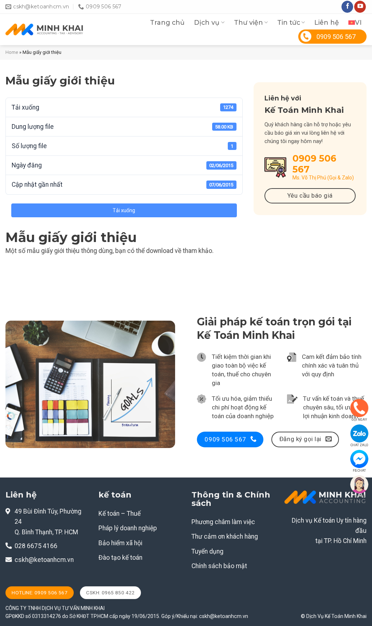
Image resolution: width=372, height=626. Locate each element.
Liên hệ (326, 22)
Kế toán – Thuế (119, 513)
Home (11, 52)
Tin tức (288, 22)
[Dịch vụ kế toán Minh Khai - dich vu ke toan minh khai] (44, 29)
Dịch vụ (206, 22)
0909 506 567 (336, 36)
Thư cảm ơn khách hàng (224, 536)
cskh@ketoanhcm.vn (44, 559)
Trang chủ (167, 22)
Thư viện (248, 22)
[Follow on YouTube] (360, 7)
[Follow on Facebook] (347, 7)
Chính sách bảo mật (219, 566)
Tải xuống (124, 210)
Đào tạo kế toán (120, 557)
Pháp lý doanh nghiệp (127, 528)
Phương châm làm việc (223, 522)
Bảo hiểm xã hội (120, 543)
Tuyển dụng (207, 551)
